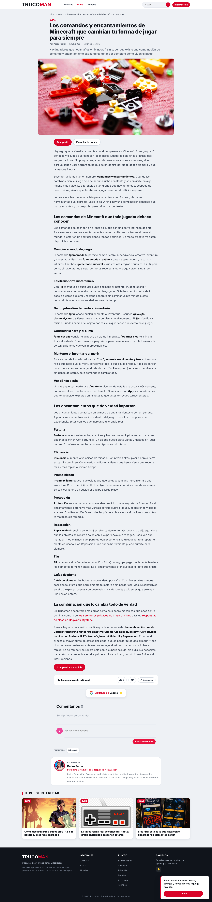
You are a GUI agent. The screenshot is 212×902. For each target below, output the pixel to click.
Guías (80, 4)
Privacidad (123, 870)
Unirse (183, 893)
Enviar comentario (144, 741)
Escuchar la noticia (86, 142)
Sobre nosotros (125, 860)
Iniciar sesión (181, 4)
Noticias (92, 4)
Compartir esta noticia (69, 667)
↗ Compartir (146, 680)
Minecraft (73, 750)
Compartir (63, 142)
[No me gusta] (132, 680)
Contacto (122, 865)
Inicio (51, 14)
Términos (122, 885)
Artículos (68, 4)
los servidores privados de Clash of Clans (105, 615)
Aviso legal (123, 880)
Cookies (122, 875)
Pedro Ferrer (60, 44)
